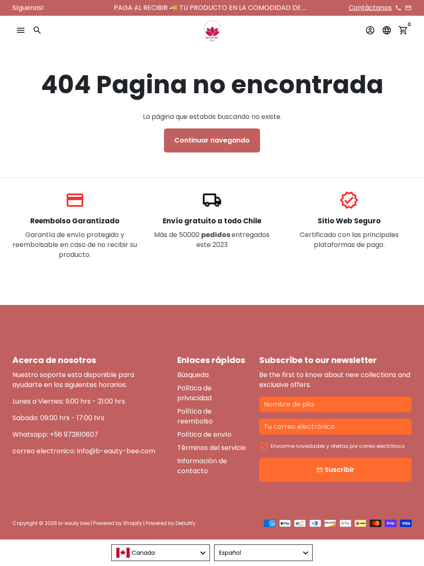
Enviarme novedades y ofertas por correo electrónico (338, 446)
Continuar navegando (212, 140)
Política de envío (204, 434)
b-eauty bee (73, 523)
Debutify (186, 523)
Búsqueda (193, 375)
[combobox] (160, 552)
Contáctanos (370, 7)
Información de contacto (202, 466)
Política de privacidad (194, 393)
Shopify (132, 523)
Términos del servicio (211, 447)
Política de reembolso (195, 416)
